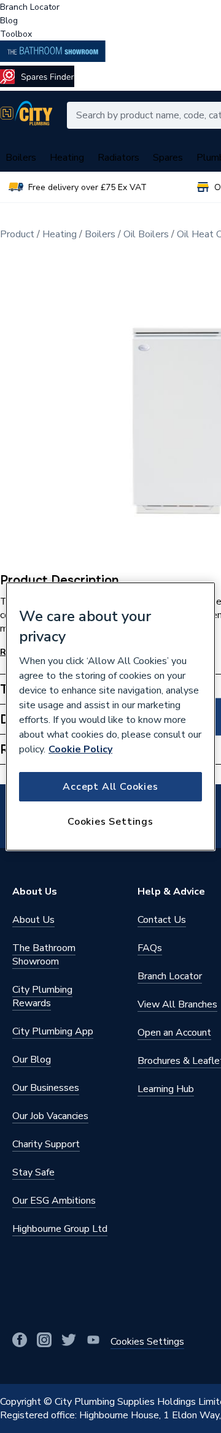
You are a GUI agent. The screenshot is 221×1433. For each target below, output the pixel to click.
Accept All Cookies (110, 786)
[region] (110, 717)
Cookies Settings (110, 821)
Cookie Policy (80, 749)
